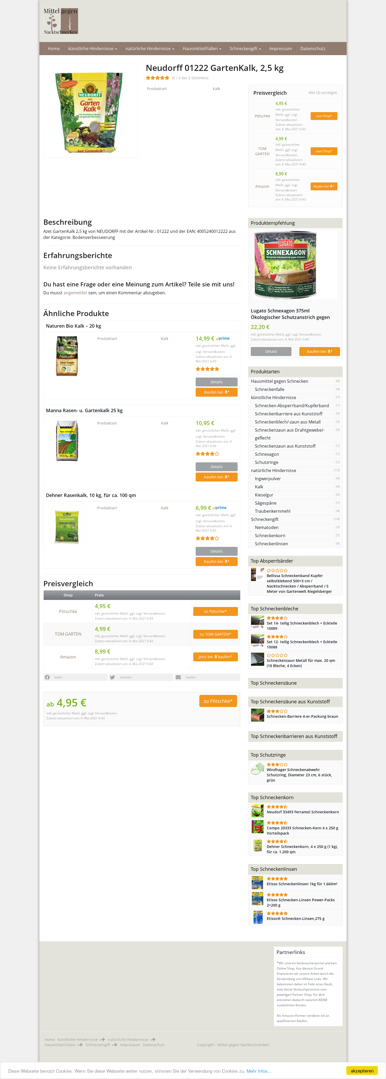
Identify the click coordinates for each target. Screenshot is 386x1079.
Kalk (216, 88)
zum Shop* (324, 116)
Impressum (280, 48)
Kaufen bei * (324, 186)
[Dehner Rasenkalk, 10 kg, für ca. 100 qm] (67, 525)
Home (54, 48)
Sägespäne (266, 503)
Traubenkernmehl (272, 511)
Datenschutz (312, 48)
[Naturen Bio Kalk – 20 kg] (67, 356)
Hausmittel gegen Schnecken (279, 381)
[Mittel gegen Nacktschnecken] (90, 21)
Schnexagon (267, 454)
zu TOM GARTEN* (215, 634)
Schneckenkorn (270, 535)
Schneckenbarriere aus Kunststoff (288, 414)
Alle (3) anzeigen (323, 92)
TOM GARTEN (262, 151)
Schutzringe (266, 462)
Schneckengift (244, 48)
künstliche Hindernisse (91, 48)
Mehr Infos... (259, 1070)
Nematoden (267, 527)
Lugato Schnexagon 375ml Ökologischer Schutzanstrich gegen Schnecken (290, 314)
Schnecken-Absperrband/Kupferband (292, 405)
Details (217, 381)
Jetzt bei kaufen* (215, 656)
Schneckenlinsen (271, 544)
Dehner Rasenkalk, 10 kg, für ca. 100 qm (91, 495)
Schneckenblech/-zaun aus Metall (288, 422)
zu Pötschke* (215, 611)
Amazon (262, 186)
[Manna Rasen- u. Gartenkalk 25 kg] (67, 440)
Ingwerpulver (268, 478)
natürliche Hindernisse (149, 48)
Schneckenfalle (269, 389)
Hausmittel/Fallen (201, 48)
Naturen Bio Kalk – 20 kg (73, 326)
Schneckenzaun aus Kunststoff (285, 446)
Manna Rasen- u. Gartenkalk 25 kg (84, 410)
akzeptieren (362, 1070)
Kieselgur (264, 495)
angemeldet (75, 293)
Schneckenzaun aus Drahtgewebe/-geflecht (290, 434)
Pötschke (262, 115)
